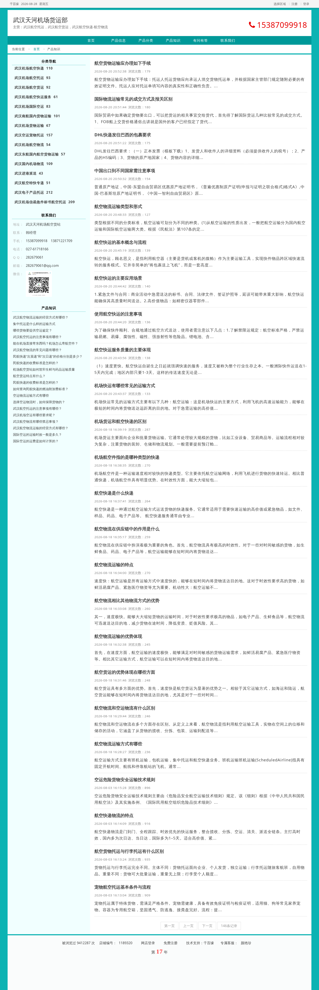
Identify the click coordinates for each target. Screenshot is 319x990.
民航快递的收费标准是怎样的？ (36, 363)
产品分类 (145, 40)
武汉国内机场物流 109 (34, 163)
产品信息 (118, 40)
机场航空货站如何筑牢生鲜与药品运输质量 (44, 369)
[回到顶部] (313, 984)
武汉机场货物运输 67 (33, 125)
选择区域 (280, 4)
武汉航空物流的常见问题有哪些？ (37, 350)
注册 (294, 4)
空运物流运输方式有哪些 (31, 395)
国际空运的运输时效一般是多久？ (37, 434)
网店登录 (148, 942)
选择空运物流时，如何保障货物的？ (39, 402)
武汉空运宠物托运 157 (34, 135)
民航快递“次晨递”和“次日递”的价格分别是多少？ (47, 356)
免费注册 (171, 942)
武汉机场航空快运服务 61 (36, 96)
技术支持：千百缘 (200, 942)
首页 (91, 40)
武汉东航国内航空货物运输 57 (40, 154)
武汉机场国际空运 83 (33, 106)
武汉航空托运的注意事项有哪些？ (37, 337)
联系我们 (227, 40)
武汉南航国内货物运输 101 (37, 116)
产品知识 (173, 40)
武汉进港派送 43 (29, 173)
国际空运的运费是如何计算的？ (36, 441)
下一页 (207, 925)
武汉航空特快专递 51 (33, 182)
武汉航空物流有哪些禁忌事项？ (36, 421)
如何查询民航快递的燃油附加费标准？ (40, 389)
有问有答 (200, 40)
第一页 (169, 925)
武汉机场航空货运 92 (33, 87)
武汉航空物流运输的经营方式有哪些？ (40, 317)
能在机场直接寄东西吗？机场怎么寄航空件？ (45, 343)
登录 (306, 4)
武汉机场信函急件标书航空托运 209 (45, 202)
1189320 (125, 942)
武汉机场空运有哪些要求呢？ (34, 415)
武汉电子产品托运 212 (34, 192)
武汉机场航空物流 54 (33, 144)
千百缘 (14, 4)
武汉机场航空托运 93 (33, 77)
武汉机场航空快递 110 (34, 68)
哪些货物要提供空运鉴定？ (32, 330)
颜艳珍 (246, 942)
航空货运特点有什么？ (29, 376)
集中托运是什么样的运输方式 (34, 324)
